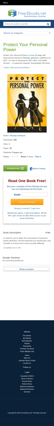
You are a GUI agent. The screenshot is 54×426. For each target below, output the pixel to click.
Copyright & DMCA (27, 376)
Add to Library (38, 168)
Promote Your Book (27, 349)
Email (17, 194)
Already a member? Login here (27, 208)
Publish (27, 343)
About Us (27, 358)
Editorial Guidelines (27, 387)
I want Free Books (27, 202)
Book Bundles (27, 341)
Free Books (27, 336)
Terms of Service (27, 379)
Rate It (38, 157)
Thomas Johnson (31, 58)
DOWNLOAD (13, 168)
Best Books (27, 338)
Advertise (27, 392)
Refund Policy (27, 384)
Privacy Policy (27, 381)
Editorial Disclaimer (27, 389)
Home (27, 355)
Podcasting (27, 346)
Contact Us (27, 363)
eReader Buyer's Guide (27, 361)
